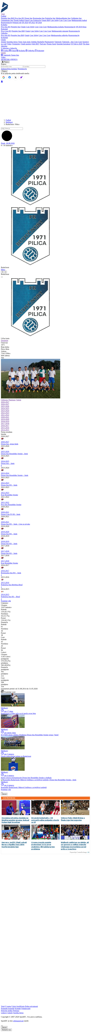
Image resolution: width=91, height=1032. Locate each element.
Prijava (6, 62)
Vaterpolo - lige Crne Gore (72, 42)
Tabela (18, 400)
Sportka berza (18, 1013)
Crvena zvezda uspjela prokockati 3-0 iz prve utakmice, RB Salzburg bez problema (43, 845)
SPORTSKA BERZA (9, 59)
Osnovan (4, 343)
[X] (15, 77)
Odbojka (31, 51)
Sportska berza (12, 42)
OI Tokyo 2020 (76, 44)
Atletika (34, 42)
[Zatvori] (2, 792)
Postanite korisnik (7, 1008)
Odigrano (4, 400)
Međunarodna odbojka (59, 35)
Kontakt (18, 1008)
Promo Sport (51, 44)
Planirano (12, 400)
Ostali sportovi (26, 44)
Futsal (26, 20)
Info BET (35, 44)
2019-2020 (5, 419)
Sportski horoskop (63, 44)
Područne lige (50, 18)
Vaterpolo (58, 42)
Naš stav (43, 44)
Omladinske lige (7, 20)
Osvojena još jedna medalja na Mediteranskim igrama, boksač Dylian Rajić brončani (15, 820)
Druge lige (28, 18)
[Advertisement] (45, 100)
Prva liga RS (19, 18)
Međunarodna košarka (55, 27)
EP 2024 (25, 23)
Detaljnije (4, 341)
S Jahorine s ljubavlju (9, 48)
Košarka (21, 51)
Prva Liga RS (6, 31)
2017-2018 (5, 423)
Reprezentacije (6, 23)
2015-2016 (5, 428)
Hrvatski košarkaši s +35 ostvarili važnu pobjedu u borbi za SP (45, 820)
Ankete (10, 1013)
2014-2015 (5, 430)
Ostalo (23, 27)
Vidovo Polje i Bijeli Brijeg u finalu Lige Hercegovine (73, 819)
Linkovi (4, 1013)
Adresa (3, 351)
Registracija (22, 69)
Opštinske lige (76, 18)
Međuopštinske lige (63, 18)
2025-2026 (5, 406)
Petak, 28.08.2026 (8, 143)
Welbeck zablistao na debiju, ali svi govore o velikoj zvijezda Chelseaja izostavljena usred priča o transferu (75, 845)
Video (9, 44)
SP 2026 (39, 23)
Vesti (3, 14)
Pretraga (16, 1011)
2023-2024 (5, 411)
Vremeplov (16, 44)
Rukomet (40, 51)
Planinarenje (49, 42)
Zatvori (4, 794)
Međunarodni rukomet (60, 31)
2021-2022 (5, 415)
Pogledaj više (6, 601)
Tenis (20, 42)
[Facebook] (9, 77)
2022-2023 (5, 413)
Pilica (3, 270)
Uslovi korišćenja (18, 1006)
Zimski (3, 42)
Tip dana (86, 44)
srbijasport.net (18, 1021)
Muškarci (9, 122)
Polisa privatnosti (31, 1006)
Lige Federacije (35, 20)
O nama (8, 1006)
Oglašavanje (25, 1008)
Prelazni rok (16, 23)
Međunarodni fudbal (79, 20)
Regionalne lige (39, 18)
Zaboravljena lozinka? (9, 69)
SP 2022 (32, 23)
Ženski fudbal (19, 20)
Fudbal (6, 51)
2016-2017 (5, 426)
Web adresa (5, 356)
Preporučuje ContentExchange (78, 852)
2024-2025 (5, 408)
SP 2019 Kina (81, 27)
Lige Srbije (54, 20)
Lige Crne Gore (65, 20)
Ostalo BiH (45, 20)
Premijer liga (15, 27)
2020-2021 (5, 417)
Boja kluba (5, 347)
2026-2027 (5, 402)
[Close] (2, 1025)
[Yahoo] (21, 77)
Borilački (40, 42)
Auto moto (27, 42)
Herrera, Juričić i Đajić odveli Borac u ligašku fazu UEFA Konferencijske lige (14, 844)
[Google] (3, 77)
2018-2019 (5, 421)
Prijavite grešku (7, 1011)
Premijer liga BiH (7, 18)
